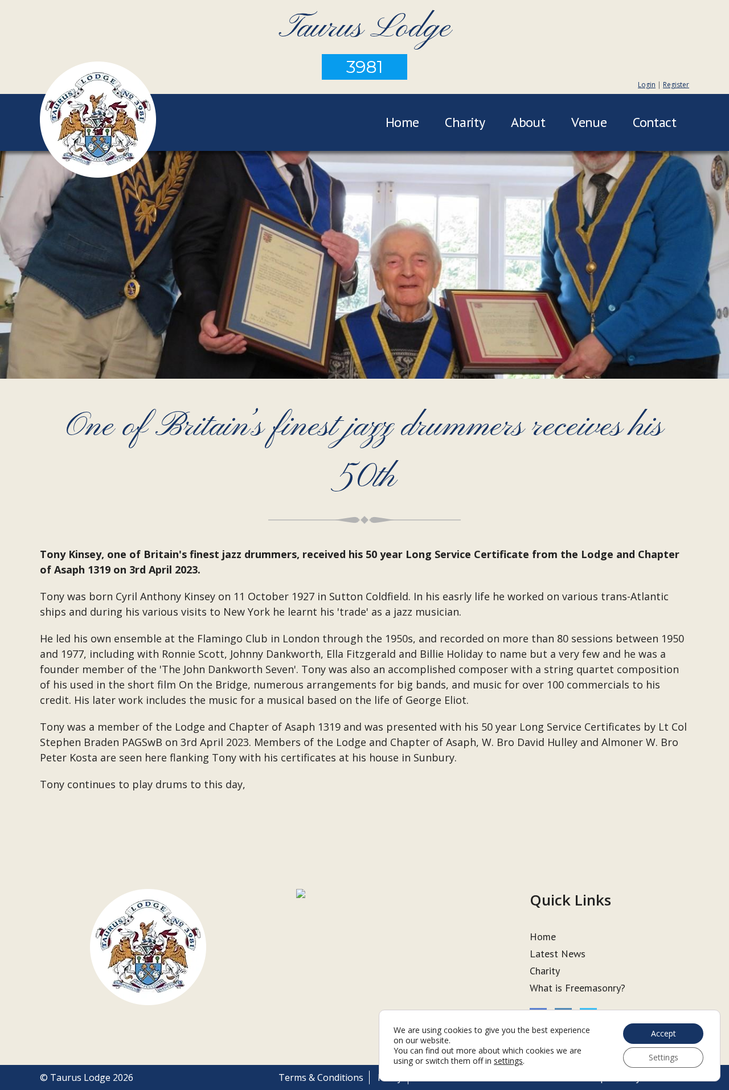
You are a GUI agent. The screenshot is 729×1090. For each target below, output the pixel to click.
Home (402, 122)
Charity (465, 122)
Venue (589, 122)
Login (647, 84)
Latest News (557, 953)
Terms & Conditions (321, 1077)
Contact (654, 122)
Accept (663, 1033)
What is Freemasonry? (577, 987)
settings (508, 1061)
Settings (663, 1057)
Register (676, 84)
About (528, 122)
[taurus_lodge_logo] (98, 121)
